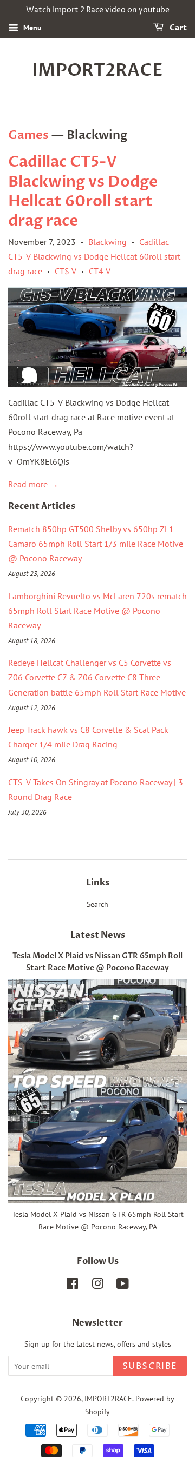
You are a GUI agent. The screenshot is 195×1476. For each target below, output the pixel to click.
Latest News (97, 935)
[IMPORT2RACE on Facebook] (72, 1285)
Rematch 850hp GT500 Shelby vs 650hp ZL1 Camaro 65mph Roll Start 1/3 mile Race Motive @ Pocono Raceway (95, 544)
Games (28, 135)
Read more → (33, 484)
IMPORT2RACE (97, 70)
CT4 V (99, 271)
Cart (177, 28)
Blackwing (107, 241)
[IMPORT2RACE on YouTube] (122, 1285)
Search (97, 904)
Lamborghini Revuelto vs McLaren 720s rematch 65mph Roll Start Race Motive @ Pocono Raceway (97, 611)
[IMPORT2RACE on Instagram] (97, 1285)
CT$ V (65, 271)
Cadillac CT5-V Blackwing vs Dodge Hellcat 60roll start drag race (83, 191)
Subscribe (150, 1366)
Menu (31, 27)
